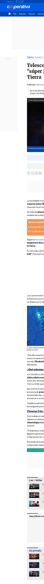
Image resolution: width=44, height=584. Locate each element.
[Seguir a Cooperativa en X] (19, 1)
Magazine (22, 14)
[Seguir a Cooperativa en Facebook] (16, 1)
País (14, 14)
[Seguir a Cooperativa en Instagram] (22, 1)
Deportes (32, 14)
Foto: (30, 100)
